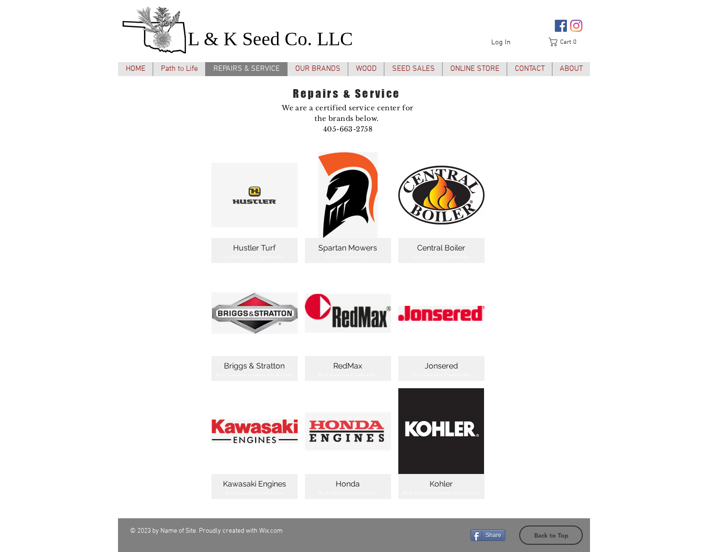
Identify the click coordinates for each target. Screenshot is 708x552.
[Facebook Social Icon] (561, 26)
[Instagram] (576, 26)
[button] (566, 42)
